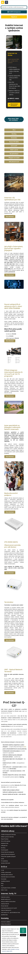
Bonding (14, 134)
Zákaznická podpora (6, 924)
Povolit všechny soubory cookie (23, 930)
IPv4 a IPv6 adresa (5, 841)
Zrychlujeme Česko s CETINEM (8, 887)
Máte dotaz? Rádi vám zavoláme (13, 119)
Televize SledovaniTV (6, 910)
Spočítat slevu (4, 914)
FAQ (2, 885)
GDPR (2, 858)
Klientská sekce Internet (7, 874)
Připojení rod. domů (14, 158)
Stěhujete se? (4, 845)
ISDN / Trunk (4, 890)
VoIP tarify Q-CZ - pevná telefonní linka (10, 912)
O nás (2, 870)
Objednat (14, 17)
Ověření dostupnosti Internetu (8, 834)
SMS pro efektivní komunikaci (8, 901)
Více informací (10, 216)
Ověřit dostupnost (15, 12)
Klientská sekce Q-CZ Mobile (8, 876)
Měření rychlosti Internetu (7, 836)
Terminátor (14, 138)
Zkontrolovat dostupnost (14, 104)
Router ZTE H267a (14, 142)
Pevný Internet (4, 906)
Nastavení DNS (4, 843)
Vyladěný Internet (5, 881)
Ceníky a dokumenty (6, 872)
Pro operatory (4, 861)
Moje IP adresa (4, 839)
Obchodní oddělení (5, 921)
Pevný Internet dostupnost (7, 852)
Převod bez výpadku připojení (8, 856)
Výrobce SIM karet (5, 863)
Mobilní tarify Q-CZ (5, 899)
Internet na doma (5, 897)
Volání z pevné (14, 150)
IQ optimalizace (14, 154)
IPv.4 (14, 130)
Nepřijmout (23, 935)
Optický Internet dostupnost (8, 854)
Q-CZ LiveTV (14, 146)
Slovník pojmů (4, 850)
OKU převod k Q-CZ (14, 161)
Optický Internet (5, 903)
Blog (2, 883)
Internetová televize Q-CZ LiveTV (9, 908)
